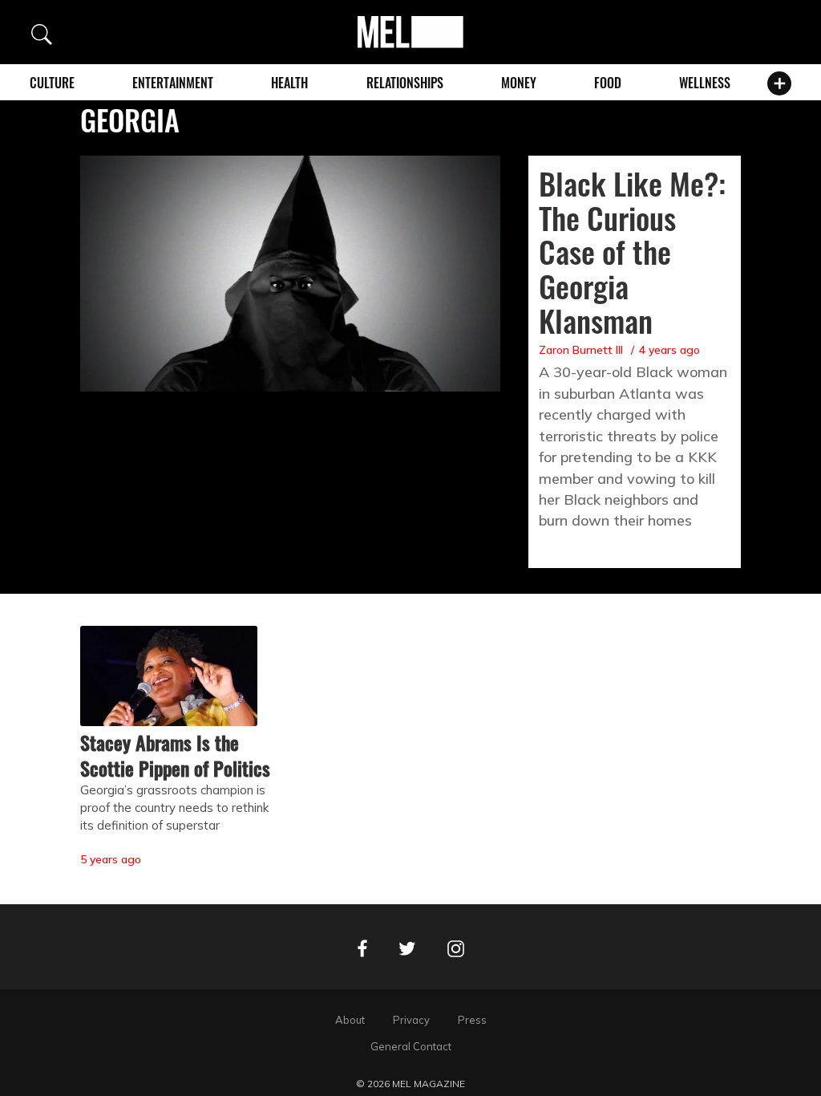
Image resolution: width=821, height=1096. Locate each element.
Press (472, 1019)
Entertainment (172, 82)
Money (518, 82)
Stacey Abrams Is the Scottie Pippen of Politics (175, 755)
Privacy (411, 1019)
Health (289, 82)
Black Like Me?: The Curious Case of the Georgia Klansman (632, 251)
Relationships (404, 82)
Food (607, 82)
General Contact (410, 1046)
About (350, 1019)
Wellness (704, 82)
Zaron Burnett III (581, 350)
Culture (52, 82)
